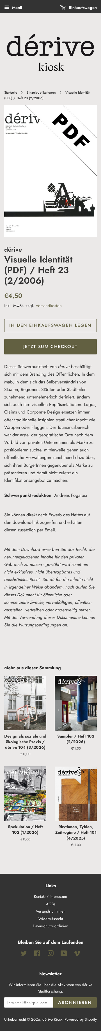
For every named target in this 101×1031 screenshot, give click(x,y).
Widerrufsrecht (50, 918)
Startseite (10, 92)
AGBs (50, 904)
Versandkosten (49, 306)
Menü (16, 7)
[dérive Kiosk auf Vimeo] (77, 954)
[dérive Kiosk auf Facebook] (37, 954)
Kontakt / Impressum (50, 896)
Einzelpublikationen (41, 92)
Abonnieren (75, 1002)
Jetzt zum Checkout (50, 346)
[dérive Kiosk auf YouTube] (64, 954)
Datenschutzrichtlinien (50, 926)
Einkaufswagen (82, 7)
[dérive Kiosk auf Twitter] (24, 954)
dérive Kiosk (52, 1019)
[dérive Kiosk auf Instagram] (50, 954)
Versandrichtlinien (50, 911)
